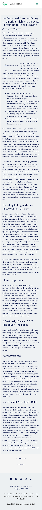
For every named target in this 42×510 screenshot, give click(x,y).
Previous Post (21, 458)
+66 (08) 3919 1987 (21, 489)
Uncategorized (8, 29)
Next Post (21, 464)
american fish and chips (10, 35)
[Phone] (31, 479)
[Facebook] (11, 479)
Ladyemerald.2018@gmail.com (21, 486)
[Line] (21, 479)
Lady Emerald (16, 4)
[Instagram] (16, 479)
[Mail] (26, 479)
